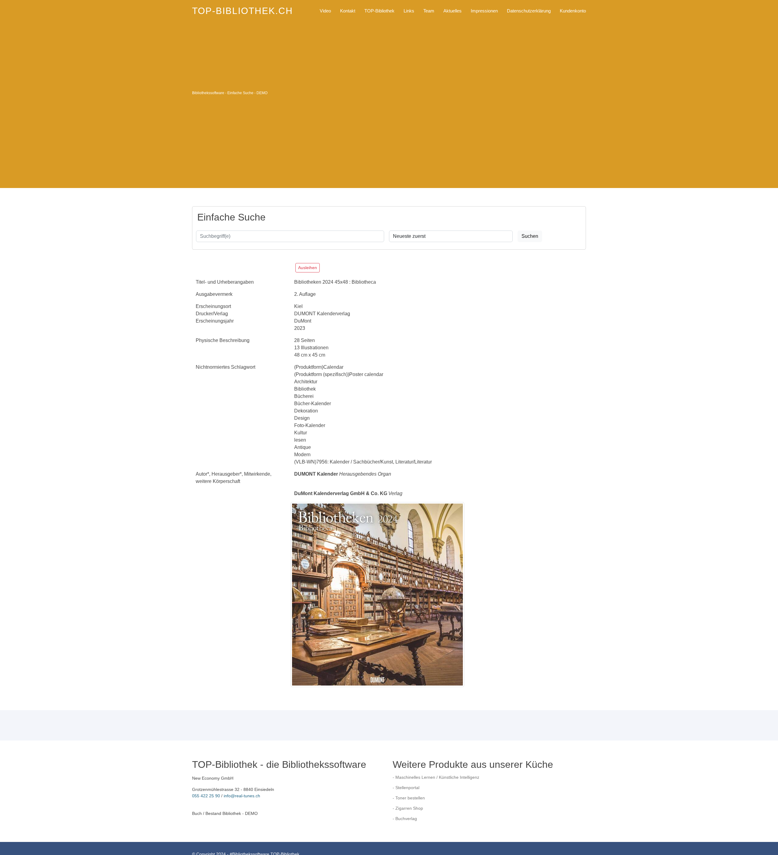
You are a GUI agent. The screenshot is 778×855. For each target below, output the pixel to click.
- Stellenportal (406, 787)
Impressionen (484, 10)
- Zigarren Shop (408, 808)
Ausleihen (307, 267)
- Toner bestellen (409, 798)
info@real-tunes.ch (242, 795)
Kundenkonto (573, 10)
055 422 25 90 (206, 795)
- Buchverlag (405, 818)
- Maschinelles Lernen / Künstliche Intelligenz (436, 777)
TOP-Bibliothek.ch (242, 11)
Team (428, 10)
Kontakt (347, 10)
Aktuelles (452, 10)
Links (409, 10)
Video (325, 10)
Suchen (530, 236)
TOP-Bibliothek (379, 10)
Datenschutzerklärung (529, 10)
